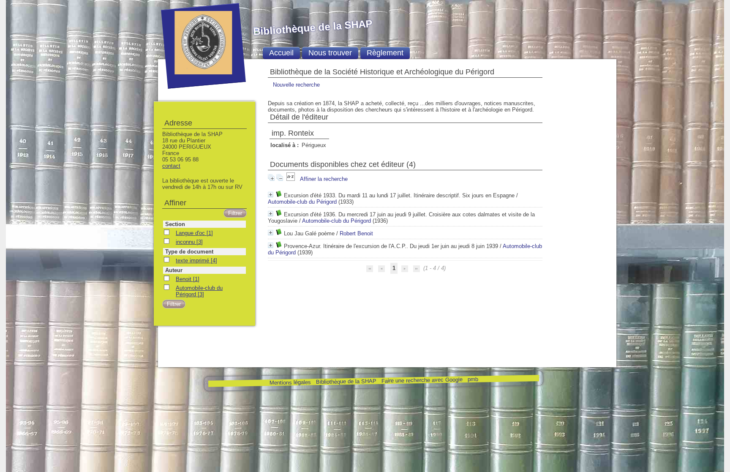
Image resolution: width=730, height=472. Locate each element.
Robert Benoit (356, 233)
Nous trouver (330, 53)
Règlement (385, 53)
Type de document (189, 251)
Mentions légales (290, 382)
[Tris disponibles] (291, 179)
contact (171, 166)
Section (175, 224)
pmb (472, 379)
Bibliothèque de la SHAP (346, 381)
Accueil (281, 53)
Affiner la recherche (324, 179)
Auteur (173, 270)
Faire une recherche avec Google (421, 380)
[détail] (270, 194)
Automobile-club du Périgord (302, 202)
